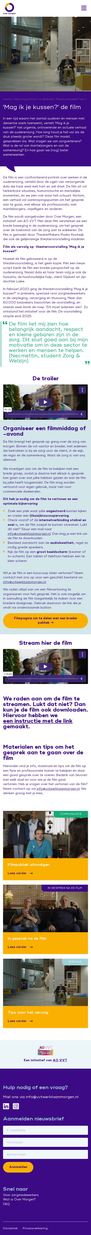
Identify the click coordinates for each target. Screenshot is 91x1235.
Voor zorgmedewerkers (21, 1195)
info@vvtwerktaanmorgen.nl (29, 534)
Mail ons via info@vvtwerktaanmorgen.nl (40, 1097)
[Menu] (84, 8)
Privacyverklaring (35, 1228)
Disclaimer (10, 1228)
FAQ (6, 1204)
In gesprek (46, 99)
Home (7, 99)
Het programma (25, 99)
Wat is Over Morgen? (19, 1199)
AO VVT (60, 1060)
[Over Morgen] (9, 8)
